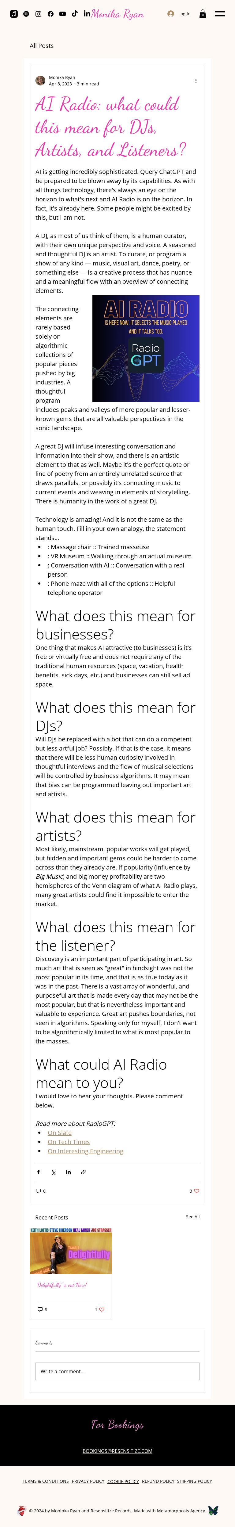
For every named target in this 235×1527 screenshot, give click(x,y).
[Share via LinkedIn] (68, 1172)
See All (193, 1216)
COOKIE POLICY (123, 1481)
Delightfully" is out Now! (62, 1284)
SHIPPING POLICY (194, 1481)
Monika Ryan (117, 13)
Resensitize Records (111, 1511)
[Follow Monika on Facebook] (50, 14)
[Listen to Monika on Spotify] (26, 14)
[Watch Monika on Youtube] (62, 14)
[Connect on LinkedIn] (87, 14)
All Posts (42, 45)
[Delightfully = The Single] (71, 1251)
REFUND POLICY (158, 1481)
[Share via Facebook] (38, 1172)
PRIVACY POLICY (88, 1481)
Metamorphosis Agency (181, 1511)
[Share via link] (83, 1172)
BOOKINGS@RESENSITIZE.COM (117, 1451)
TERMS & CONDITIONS (46, 1481)
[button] (202, 13)
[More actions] (196, 80)
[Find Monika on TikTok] (75, 14)
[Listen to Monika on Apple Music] (14, 14)
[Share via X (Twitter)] (53, 1172)
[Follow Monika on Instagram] (38, 14)
